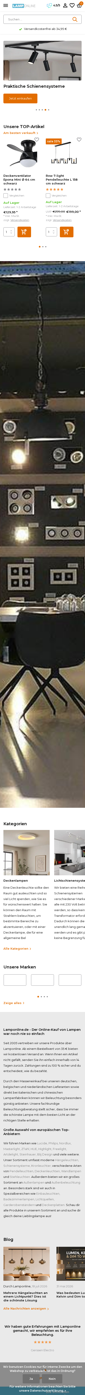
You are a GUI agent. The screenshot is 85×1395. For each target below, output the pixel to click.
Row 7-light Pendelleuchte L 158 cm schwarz (62, 179)
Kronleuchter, (41, 1165)
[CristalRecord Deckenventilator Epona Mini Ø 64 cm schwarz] (21, 154)
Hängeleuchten (66, 1160)
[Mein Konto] (65, 5)
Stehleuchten (20, 1177)
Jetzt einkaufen (20, 98)
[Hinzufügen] (24, 232)
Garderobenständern (19, 1205)
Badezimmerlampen (18, 1199)
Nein (52, 1378)
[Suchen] (75, 19)
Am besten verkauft (19, 133)
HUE (34, 1149)
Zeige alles (12, 1003)
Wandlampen (71, 1171)
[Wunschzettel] (72, 5)
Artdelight (10, 1154)
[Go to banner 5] (42, 72)
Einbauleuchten (47, 1193)
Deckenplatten (53, 1205)
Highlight (44, 1149)
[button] (36, 109)
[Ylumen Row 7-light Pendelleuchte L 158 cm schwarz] (63, 154)
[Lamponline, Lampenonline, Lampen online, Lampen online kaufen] (24, 5)
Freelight (59, 1149)
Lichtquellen (45, 1199)
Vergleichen (16, 195)
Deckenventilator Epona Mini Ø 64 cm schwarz (19, 179)
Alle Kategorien (15, 948)
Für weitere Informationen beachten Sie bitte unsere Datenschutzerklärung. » (42, 1388)
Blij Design (45, 1154)
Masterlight (11, 1149)
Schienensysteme (16, 1165)
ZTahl (25, 1149)
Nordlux (65, 1143)
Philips (53, 1143)
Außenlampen (33, 1182)
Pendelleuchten (21, 1171)
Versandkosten (19, 220)
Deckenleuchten (47, 1171)
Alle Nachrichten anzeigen (24, 1308)
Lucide (42, 1143)
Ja (31, 1378)
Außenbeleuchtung (65, 1182)
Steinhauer (27, 1154)
